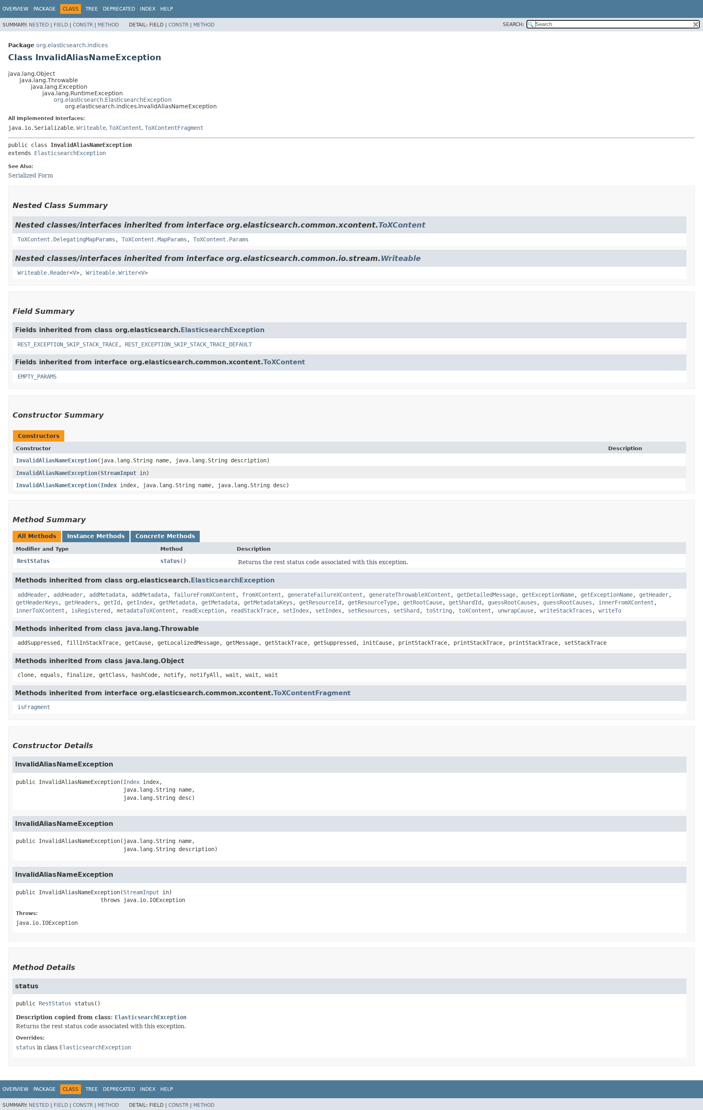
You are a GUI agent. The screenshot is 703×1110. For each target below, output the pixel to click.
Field (61, 25)
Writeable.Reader (43, 272)
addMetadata (107, 594)
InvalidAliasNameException (56, 460)
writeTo (609, 610)
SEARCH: (513, 24)
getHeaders (81, 602)
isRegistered (90, 610)
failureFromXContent (205, 594)
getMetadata (177, 602)
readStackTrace (253, 610)
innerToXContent (40, 610)
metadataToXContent (146, 610)
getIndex (140, 602)
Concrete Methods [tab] (165, 536)
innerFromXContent (626, 602)
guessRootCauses (512, 602)
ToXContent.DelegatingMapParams (66, 239)
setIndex (296, 610)
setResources (367, 610)
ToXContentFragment (174, 128)
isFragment (33, 707)
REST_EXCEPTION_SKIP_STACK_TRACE (67, 344)
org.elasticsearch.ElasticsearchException (113, 99)
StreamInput (118, 473)
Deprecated (119, 9)
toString (439, 610)
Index (147, 9)
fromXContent (261, 594)
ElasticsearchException (70, 153)
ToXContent (125, 128)
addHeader (32, 594)
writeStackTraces (566, 610)
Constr (83, 25)
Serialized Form (30, 175)
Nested (39, 25)
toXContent (474, 610)
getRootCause (422, 602)
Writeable (91, 128)
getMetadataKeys (268, 602)
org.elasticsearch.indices (72, 45)
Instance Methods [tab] (95, 536)
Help (166, 9)
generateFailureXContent (325, 594)
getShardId (465, 602)
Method (108, 25)
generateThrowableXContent (409, 594)
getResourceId (320, 602)
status (170, 561)
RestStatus (33, 561)
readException (203, 610)
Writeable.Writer (112, 272)
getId (112, 602)
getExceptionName (548, 594)
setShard (406, 610)
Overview (15, 9)
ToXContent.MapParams (154, 239)
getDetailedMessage (486, 594)
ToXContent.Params (221, 239)
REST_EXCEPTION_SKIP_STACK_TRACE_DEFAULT (188, 344)
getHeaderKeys (37, 602)
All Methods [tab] (36, 536)
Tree (91, 9)
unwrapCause (515, 610)
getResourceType (372, 602)
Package (44, 9)
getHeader (653, 594)
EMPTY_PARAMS (37, 376)
